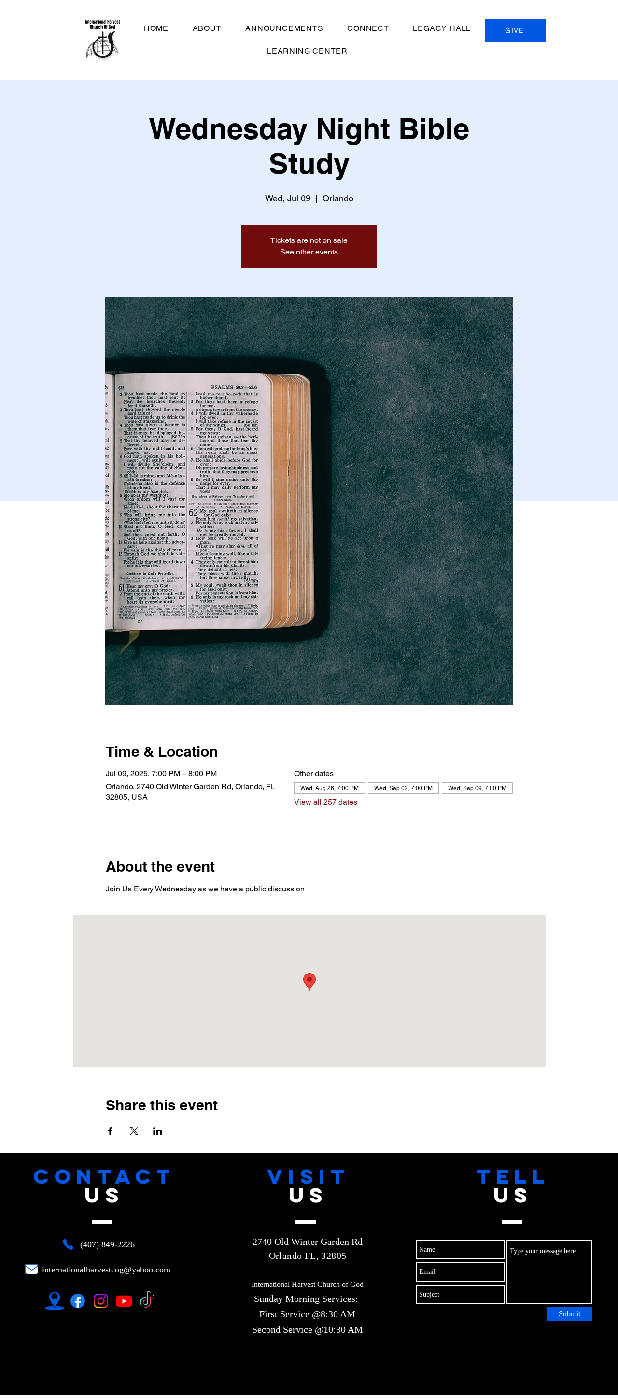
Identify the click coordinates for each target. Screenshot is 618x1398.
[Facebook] (77, 1301)
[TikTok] (147, 1301)
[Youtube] (124, 1301)
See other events (309, 251)
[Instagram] (101, 1301)
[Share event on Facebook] (110, 1131)
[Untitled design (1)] (54, 1301)
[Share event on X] (134, 1131)
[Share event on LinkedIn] (157, 1131)
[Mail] (31, 1269)
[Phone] (68, 1244)
